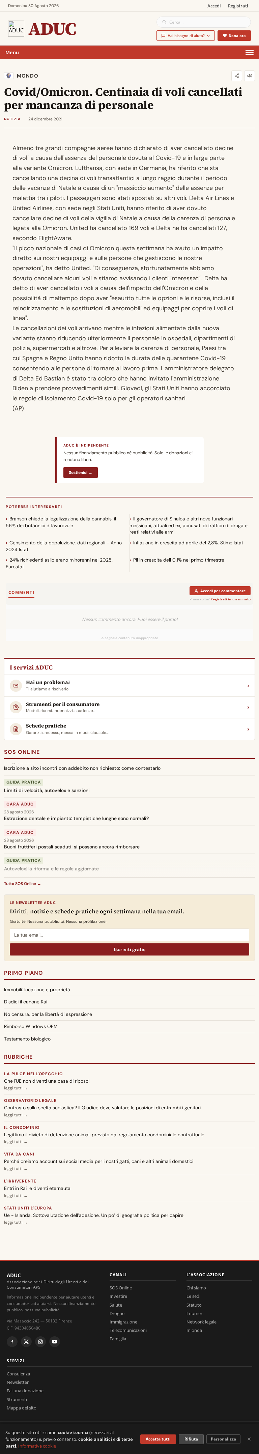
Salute (116, 1305)
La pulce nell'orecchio (33, 1074)
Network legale (201, 1322)
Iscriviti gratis (129, 949)
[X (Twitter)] (26, 1341)
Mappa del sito (21, 1408)
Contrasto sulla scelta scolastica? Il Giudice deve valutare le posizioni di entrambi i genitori (102, 1108)
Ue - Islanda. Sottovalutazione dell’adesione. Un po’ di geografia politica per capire (93, 1215)
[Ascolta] (249, 75)
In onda (194, 1330)
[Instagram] (40, 1341)
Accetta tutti (158, 1439)
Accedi (214, 6)
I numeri (194, 1313)
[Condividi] (236, 75)
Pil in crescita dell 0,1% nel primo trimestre (178, 560)
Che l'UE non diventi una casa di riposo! (47, 1081)
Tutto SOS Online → (22, 883)
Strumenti (17, 1399)
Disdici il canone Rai (25, 1002)
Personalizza (223, 1439)
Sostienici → (80, 472)
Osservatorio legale (30, 1100)
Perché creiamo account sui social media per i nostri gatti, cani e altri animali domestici (98, 1161)
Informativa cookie (37, 1446)
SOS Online (22, 751)
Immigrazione (123, 1322)
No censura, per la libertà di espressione (48, 1014)
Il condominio (21, 1127)
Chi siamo (196, 1288)
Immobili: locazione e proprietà (37, 990)
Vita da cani (19, 1154)
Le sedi (193, 1296)
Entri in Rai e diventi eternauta (37, 1188)
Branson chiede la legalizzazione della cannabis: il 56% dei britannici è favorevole (61, 522)
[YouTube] (54, 1341)
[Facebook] (12, 1341)
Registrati (238, 6)
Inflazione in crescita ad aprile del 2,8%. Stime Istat (188, 543)
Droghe (117, 1313)
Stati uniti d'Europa (28, 1208)
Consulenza (18, 1374)
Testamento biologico (27, 1039)
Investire (118, 1296)
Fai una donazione (25, 1391)
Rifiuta (191, 1439)
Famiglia (118, 1339)
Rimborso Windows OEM (31, 1026)
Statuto (194, 1305)
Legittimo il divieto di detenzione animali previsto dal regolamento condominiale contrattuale (104, 1135)
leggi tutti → (16, 1088)
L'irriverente (20, 1181)
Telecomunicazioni (128, 1330)
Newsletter (18, 1382)
